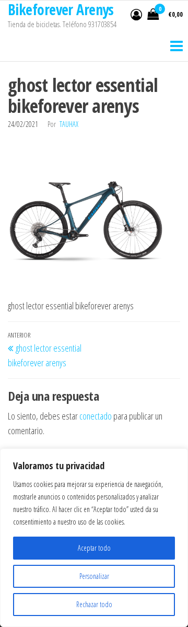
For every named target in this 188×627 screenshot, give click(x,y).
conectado (95, 416)
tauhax (69, 124)
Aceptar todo (94, 548)
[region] (94, 537)
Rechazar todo (94, 604)
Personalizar (94, 576)
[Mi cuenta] (136, 14)
